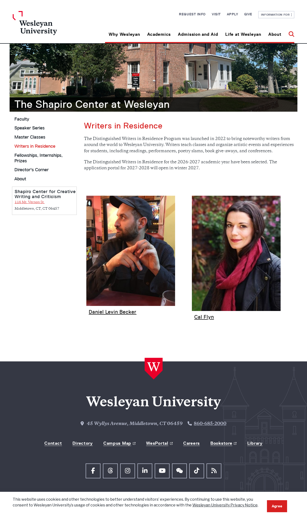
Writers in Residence (34, 146)
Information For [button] (276, 14)
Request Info (192, 14)
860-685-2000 (210, 424)
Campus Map (117, 443)
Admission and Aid (198, 34)
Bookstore (221, 443)
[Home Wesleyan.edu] (48, 27)
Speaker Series (29, 128)
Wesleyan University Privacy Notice (225, 505)
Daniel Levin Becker (112, 312)
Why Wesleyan (124, 34)
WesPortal (157, 443)
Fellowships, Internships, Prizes (38, 158)
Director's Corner (31, 169)
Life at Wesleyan (243, 34)
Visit (216, 14)
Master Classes (29, 137)
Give (248, 14)
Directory (82, 443)
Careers (191, 443)
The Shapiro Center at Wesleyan (92, 104)
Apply (232, 14)
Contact (53, 443)
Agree (277, 506)
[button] (289, 32)
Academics (159, 34)
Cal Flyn (204, 317)
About (275, 34)
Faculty (21, 119)
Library (255, 443)
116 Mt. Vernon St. (30, 202)
